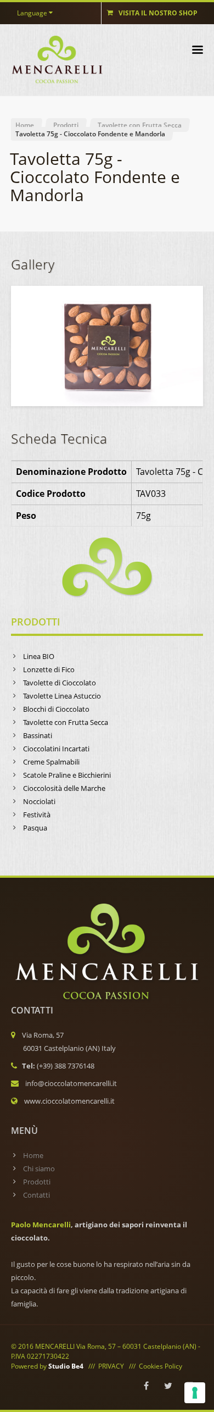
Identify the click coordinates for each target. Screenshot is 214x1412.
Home (24, 125)
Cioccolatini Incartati (56, 749)
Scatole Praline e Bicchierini (67, 775)
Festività (36, 814)
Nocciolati (39, 801)
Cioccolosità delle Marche (64, 788)
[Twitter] (168, 1385)
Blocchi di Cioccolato (56, 709)
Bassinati (37, 735)
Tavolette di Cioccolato (59, 683)
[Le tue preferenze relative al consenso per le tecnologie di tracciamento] (194, 1392)
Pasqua (35, 828)
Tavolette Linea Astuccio (62, 696)
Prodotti (65, 125)
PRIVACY (111, 1366)
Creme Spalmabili (51, 762)
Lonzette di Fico (49, 669)
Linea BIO (38, 656)
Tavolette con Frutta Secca (140, 125)
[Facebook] (146, 1385)
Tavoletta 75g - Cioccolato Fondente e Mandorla (90, 134)
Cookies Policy (160, 1366)
